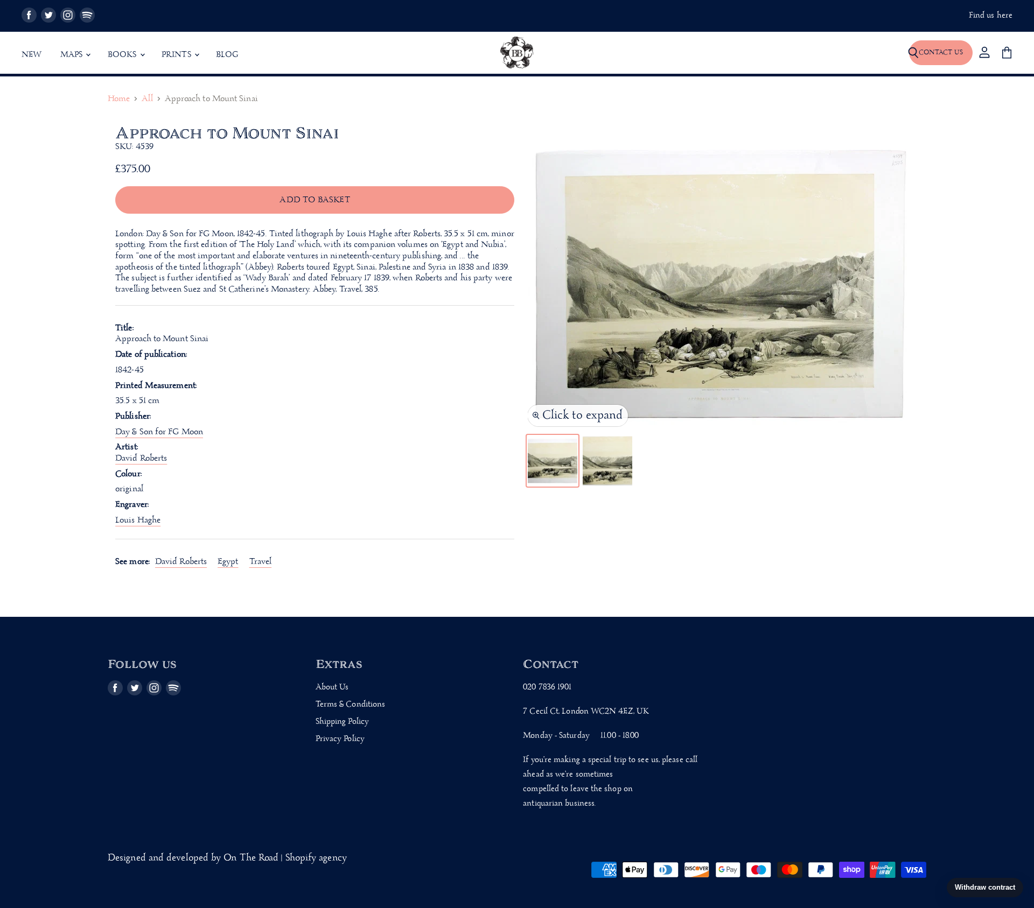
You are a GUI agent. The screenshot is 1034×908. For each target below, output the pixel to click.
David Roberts (181, 561)
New (32, 55)
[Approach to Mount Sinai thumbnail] (552, 461)
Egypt (228, 561)
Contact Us (941, 52)
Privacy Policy (340, 739)
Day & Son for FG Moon (159, 431)
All (147, 99)
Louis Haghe (137, 520)
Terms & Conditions (351, 704)
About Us (332, 687)
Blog (227, 55)
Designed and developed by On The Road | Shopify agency (227, 858)
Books (123, 55)
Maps (72, 55)
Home (119, 99)
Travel (260, 561)
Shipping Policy (342, 721)
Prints (177, 55)
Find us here (990, 16)
